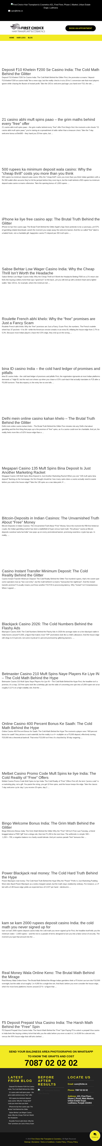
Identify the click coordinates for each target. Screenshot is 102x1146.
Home (11, 38)
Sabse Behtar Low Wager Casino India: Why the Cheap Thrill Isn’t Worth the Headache (21, 1115)
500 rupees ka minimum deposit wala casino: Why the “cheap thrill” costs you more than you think (19, 1100)
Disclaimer (35, 1142)
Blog (30, 38)
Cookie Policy (61, 1142)
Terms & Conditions (48, 1142)
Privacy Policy (72, 1142)
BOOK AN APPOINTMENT (80, 28)
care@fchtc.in (16, 11)
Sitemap (27, 1142)
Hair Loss (21, 38)
